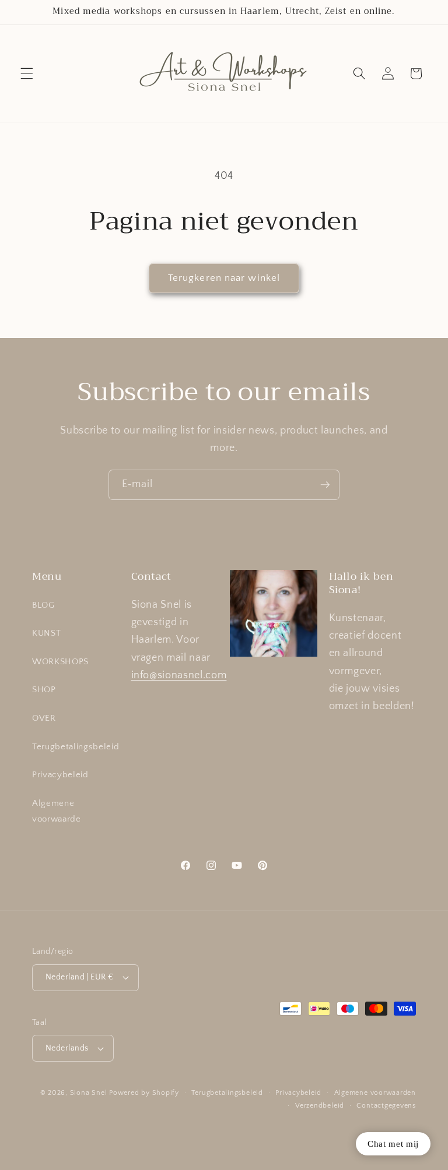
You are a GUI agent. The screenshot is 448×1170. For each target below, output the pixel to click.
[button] (27, 73)
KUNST (46, 633)
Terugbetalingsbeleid (75, 747)
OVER (44, 718)
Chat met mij (393, 1143)
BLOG (43, 605)
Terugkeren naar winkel (224, 278)
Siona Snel (88, 1093)
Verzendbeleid (319, 1105)
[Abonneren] (325, 485)
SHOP (44, 690)
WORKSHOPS (60, 662)
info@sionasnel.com (179, 675)
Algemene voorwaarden (375, 1093)
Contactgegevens (386, 1105)
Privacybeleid (60, 775)
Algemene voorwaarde (56, 811)
